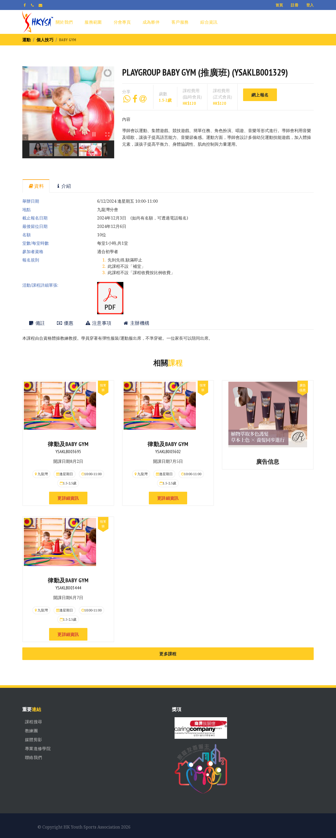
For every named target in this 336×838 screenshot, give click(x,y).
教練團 (31, 730)
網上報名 (260, 94)
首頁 (279, 5)
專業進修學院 (38, 748)
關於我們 (64, 22)
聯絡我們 (33, 757)
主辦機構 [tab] (139, 323)
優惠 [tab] (67, 323)
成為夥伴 (151, 22)
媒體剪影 (33, 739)
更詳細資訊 (68, 498)
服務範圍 (93, 22)
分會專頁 (122, 22)
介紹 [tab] (66, 186)
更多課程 (167, 653)
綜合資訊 (208, 22)
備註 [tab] (39, 323)
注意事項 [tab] (101, 323)
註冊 (294, 5)
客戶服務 (179, 22)
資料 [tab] (39, 186)
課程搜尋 (33, 721)
